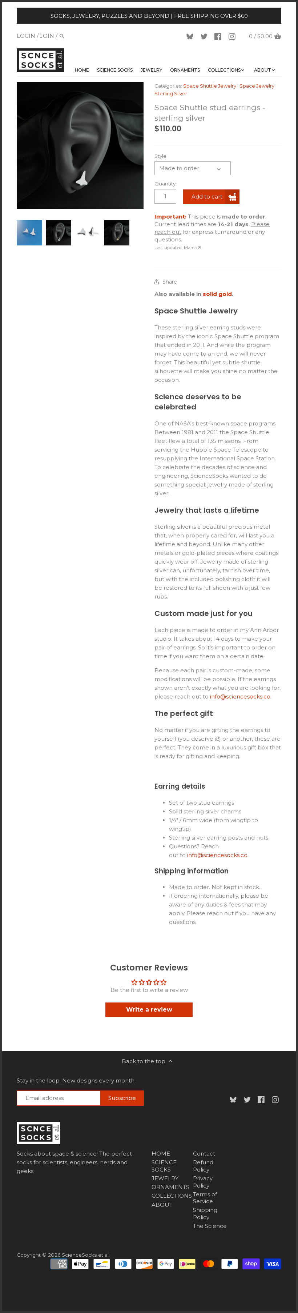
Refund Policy (203, 1166)
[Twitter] (205, 36)
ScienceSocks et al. (86, 1255)
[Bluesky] (191, 36)
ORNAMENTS (170, 1187)
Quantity (165, 184)
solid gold (217, 294)
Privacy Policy (203, 1182)
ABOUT (162, 1204)
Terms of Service (205, 1198)
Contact (204, 1153)
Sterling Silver (170, 93)
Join (47, 35)
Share (169, 282)
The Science (210, 1225)
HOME (161, 1153)
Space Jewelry (256, 86)
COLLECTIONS (172, 1195)
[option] (29, 232)
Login (26, 35)
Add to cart (207, 196)
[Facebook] (219, 36)
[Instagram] (233, 36)
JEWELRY (165, 1178)
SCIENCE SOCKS (164, 1166)
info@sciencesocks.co (240, 696)
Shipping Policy (205, 1213)
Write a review (149, 1009)
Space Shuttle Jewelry (209, 86)
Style (160, 156)
